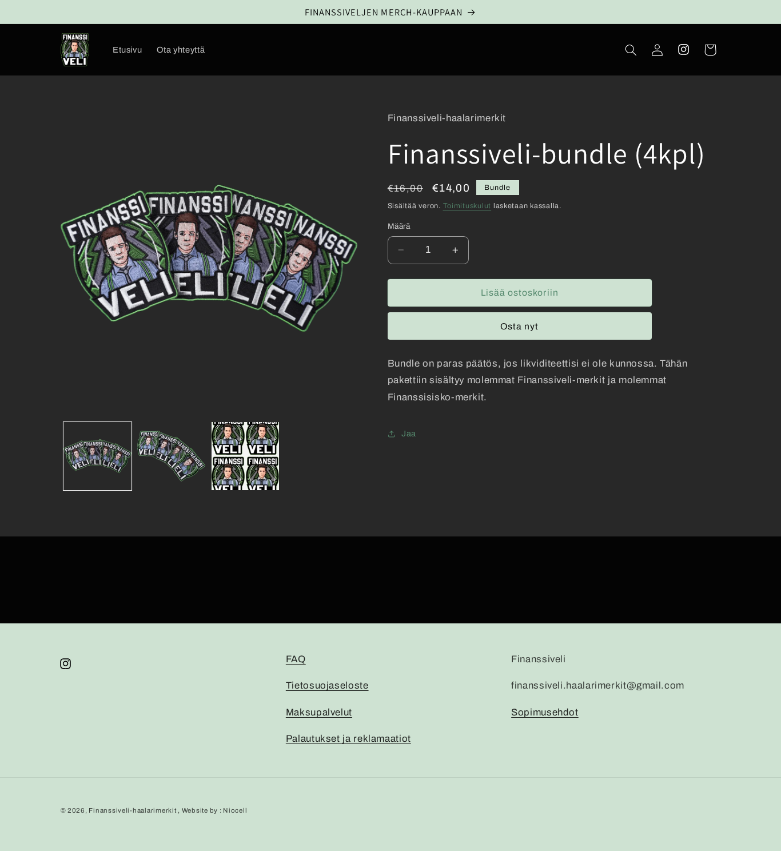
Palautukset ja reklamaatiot (348, 738)
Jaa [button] (408, 433)
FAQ (296, 659)
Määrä (399, 226)
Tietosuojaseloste (327, 685)
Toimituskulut (467, 206)
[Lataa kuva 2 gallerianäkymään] (171, 456)
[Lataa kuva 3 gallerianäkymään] (246, 456)
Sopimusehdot (545, 712)
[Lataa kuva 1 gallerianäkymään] (97, 456)
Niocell (235, 810)
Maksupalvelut (319, 712)
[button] (630, 50)
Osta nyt (519, 326)
